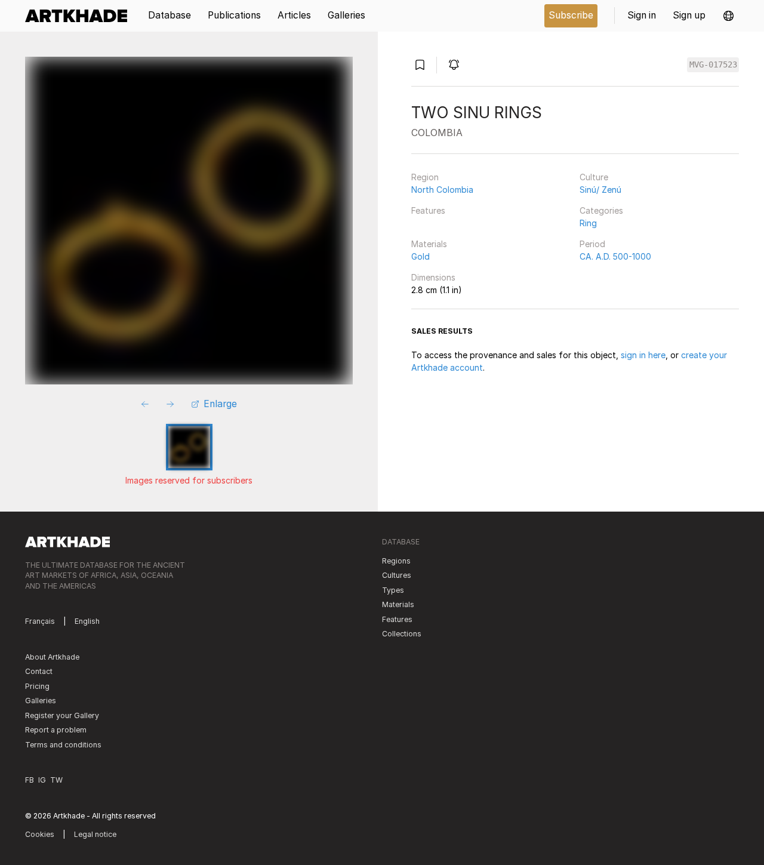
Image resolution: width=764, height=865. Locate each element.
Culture (594, 177)
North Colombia (442, 189)
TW (56, 779)
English (87, 621)
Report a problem (56, 729)
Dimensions (433, 277)
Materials (429, 244)
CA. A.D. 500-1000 (615, 256)
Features (428, 210)
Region (425, 177)
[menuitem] (80, 16)
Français (40, 621)
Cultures (396, 575)
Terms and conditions (63, 744)
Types (393, 590)
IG (42, 779)
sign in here (643, 355)
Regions (396, 560)
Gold (420, 256)
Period (592, 244)
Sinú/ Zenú (600, 189)
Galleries (40, 700)
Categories (601, 210)
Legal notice (95, 834)
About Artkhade (52, 656)
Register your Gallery (62, 715)
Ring (588, 223)
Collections (401, 633)
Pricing (37, 686)
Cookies (39, 834)
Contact (39, 671)
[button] (728, 15)
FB (29, 779)
